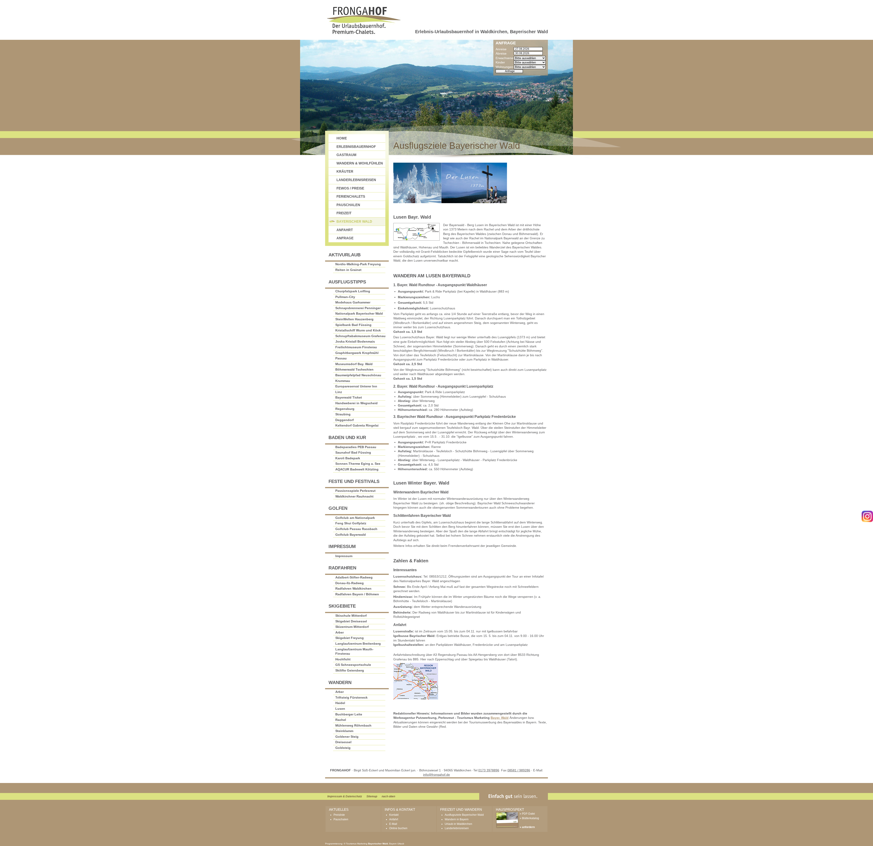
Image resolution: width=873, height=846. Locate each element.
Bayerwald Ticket (348, 397)
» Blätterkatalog (529, 818)
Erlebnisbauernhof (356, 147)
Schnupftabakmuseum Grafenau (360, 336)
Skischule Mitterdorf (351, 615)
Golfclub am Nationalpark (355, 518)
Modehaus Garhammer (352, 302)
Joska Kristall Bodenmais (355, 341)
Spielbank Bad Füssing (353, 325)
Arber (339, 632)
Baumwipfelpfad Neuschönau (358, 375)
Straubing (343, 414)
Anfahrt (344, 230)
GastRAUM (346, 155)
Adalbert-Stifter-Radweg (354, 577)
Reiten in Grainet (348, 270)
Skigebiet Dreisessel (351, 621)
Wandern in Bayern (457, 819)
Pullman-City (345, 297)
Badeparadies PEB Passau (355, 447)
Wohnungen (504, 67)
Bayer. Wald (500, 718)
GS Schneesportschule (353, 665)
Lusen (340, 708)
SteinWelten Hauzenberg (354, 319)
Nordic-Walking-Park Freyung (358, 264)
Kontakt (394, 814)
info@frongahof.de (436, 774)
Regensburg (344, 409)
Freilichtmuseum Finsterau (356, 347)
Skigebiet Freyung (349, 638)
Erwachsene (504, 58)
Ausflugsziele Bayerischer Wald (464, 814)
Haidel (340, 703)
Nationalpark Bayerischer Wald (359, 313)
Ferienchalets (350, 196)
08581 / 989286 (518, 770)
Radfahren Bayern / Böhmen (357, 594)
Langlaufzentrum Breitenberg (358, 643)
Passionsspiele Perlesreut (355, 490)
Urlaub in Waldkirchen (458, 824)
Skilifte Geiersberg (349, 670)
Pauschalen (348, 205)
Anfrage (345, 238)
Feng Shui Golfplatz (350, 523)
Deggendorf (344, 420)
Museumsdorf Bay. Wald (354, 364)
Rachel (340, 720)
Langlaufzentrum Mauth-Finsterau (354, 651)
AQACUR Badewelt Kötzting (357, 469)
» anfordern (527, 827)
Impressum (343, 556)
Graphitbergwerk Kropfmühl (357, 353)
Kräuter (344, 171)
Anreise (501, 49)
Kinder (500, 62)
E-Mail (393, 824)
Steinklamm (344, 731)
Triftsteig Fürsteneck (351, 697)
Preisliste (339, 814)
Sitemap (371, 796)
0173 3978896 (488, 770)
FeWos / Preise (350, 188)
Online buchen (398, 828)
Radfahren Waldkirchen (353, 588)
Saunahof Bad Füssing (353, 452)
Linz (338, 392)
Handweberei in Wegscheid (356, 403)
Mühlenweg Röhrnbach (353, 725)
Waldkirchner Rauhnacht (354, 496)
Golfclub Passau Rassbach (356, 529)
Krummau (342, 381)
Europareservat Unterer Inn (356, 386)
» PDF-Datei (527, 813)
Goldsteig (343, 748)
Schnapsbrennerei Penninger (358, 308)
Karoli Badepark (347, 458)
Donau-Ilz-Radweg (349, 583)
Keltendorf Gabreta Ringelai (357, 425)
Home (341, 138)
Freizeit (343, 213)
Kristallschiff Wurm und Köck (358, 330)
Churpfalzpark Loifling (352, 291)
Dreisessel (343, 742)
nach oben (388, 796)
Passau (341, 358)
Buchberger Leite (348, 714)
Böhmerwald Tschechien (354, 369)
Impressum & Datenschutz (344, 796)
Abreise (501, 53)
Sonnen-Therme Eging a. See (357, 463)
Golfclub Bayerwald (350, 534)
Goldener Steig (347, 736)
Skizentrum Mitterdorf (352, 627)
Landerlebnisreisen (356, 180)
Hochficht (343, 659)
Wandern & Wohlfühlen (359, 163)
